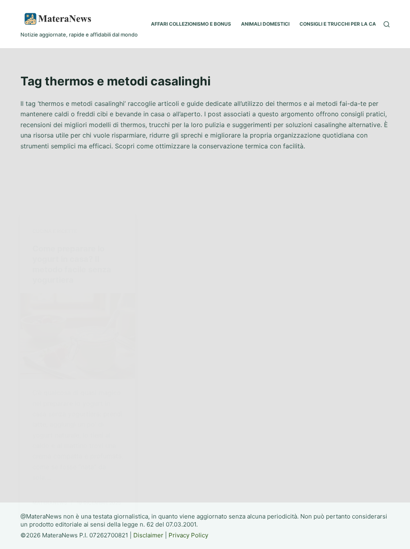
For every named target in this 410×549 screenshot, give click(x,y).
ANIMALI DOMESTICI (265, 24)
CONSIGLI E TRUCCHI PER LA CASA (341, 24)
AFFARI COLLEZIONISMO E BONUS (191, 24)
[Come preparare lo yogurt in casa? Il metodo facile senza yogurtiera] (77, 336)
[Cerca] (387, 24)
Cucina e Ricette (54, 231)
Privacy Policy (188, 535)
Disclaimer (148, 535)
